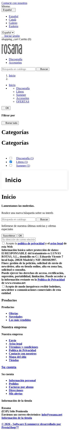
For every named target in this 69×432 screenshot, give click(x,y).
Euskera (13, 26)
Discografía (15, 59)
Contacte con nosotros (14, 3)
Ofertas (13, 313)
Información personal (22, 380)
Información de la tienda (16, 417)
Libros (20, 91)
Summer (21, 94)
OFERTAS (22, 101)
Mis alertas (15, 393)
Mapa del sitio (17, 356)
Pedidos (14, 383)
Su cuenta (8, 367)
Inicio (12, 85)
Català (12, 19)
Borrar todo (10, 123)
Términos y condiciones (23, 347)
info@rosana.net (52, 414)
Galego (13, 22)
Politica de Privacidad (22, 350)
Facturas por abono (21, 387)
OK (6, 108)
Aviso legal (15, 343)
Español (13, 16)
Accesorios (15, 62)
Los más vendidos (20, 319)
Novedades (15, 316)
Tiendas (14, 360)
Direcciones (16, 390)
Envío (12, 340)
